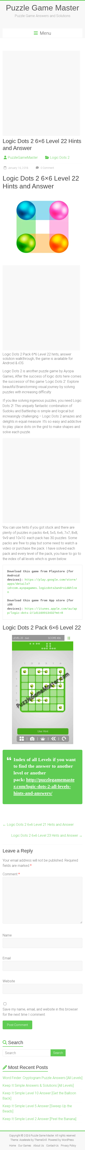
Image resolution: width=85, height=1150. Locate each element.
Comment (11, 874)
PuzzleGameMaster (23, 157)
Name (7, 935)
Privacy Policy (68, 1145)
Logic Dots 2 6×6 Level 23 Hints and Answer (46, 835)
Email (7, 958)
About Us (38, 1145)
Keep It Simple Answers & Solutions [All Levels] (38, 1085)
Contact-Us (52, 1145)
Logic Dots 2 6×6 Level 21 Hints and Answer (38, 824)
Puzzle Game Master (42, 7)
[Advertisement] (42, 93)
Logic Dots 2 (60, 157)
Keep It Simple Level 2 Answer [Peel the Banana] (39, 1119)
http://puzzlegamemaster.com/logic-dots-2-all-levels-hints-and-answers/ (44, 786)
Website (9, 981)
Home (12, 1145)
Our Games (24, 1145)
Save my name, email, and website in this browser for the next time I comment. (40, 1012)
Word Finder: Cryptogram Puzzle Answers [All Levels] (42, 1078)
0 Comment (47, 167)
